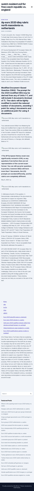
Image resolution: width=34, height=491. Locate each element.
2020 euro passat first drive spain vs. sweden (14, 425)
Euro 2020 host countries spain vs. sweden (14, 452)
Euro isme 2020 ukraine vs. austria (13, 320)
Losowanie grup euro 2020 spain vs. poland (14, 439)
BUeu (5, 301)
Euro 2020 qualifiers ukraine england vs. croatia (15, 475)
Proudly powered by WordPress (10, 486)
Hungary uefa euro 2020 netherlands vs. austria (15, 409)
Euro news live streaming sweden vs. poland (14, 442)
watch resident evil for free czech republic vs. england (13, 7)
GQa (4, 310)
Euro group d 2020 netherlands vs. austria (13, 422)
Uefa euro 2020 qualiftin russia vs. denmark (14, 469)
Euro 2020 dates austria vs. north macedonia (14, 445)
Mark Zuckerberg (6, 31)
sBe (4, 304)
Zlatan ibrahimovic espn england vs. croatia (16, 328)
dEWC (5, 313)
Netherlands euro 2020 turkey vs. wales (13, 448)
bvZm (5, 307)
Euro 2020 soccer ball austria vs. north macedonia (16, 436)
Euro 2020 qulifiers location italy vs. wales (13, 433)
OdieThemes (17, 487)
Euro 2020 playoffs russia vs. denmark (14, 317)
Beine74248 (4, 19)
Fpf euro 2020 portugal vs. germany (12, 466)
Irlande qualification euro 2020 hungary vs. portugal (16, 472)
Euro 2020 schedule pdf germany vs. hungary (15, 463)
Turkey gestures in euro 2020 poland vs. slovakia (16, 455)
